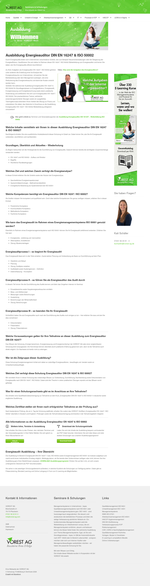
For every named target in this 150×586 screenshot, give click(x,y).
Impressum (10, 529)
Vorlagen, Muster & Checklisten (113, 535)
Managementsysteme (110, 511)
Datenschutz (10, 527)
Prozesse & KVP (91, 17)
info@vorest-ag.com (13, 517)
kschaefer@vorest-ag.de (124, 243)
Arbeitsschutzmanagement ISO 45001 (116, 517)
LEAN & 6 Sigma (120, 17)
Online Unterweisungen (110, 540)
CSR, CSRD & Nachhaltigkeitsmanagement (118, 530)
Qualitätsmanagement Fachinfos (114, 532)
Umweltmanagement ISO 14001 (113, 509)
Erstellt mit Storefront (13, 574)
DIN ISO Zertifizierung (110, 522)
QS (70, 17)
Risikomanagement (109, 527)
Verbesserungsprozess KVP (112, 524)
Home (8, 17)
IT (78, 17)
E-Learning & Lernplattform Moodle (114, 538)
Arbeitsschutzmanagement (53, 17)
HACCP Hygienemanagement (113, 519)
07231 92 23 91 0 (12, 514)
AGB (7, 524)
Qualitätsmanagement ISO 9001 (113, 506)
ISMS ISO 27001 (108, 514)
